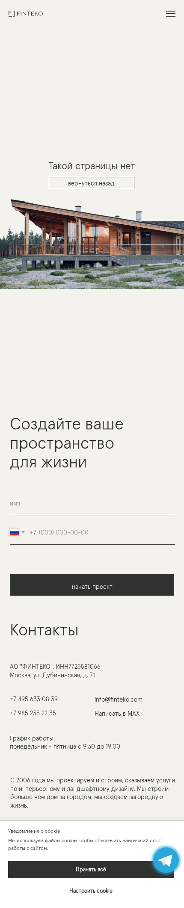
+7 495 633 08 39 (34, 699)
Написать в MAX (117, 713)
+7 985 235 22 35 (33, 713)
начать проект (92, 586)
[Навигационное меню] (170, 14)
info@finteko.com (118, 699)
